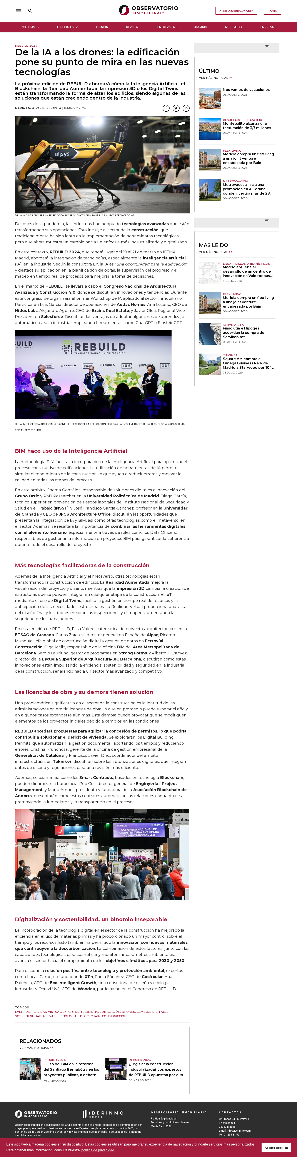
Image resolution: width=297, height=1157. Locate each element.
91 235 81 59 (231, 1134)
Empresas (267, 27)
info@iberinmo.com (239, 1130)
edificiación (110, 1011)
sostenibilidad (28, 1016)
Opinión (102, 27)
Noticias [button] (28, 27)
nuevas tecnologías (60, 1016)
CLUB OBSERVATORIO (236, 11)
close (76, 11)
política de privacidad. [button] (98, 1150)
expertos (71, 1011)
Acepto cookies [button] (276, 1147)
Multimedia (233, 27)
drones (128, 1011)
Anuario (200, 27)
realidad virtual (46, 1011)
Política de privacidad (164, 1118)
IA (96, 1011)
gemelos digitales (153, 1011)
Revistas (132, 27)
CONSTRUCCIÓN (114, 1016)
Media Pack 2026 (161, 1126)
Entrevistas (166, 27)
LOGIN (272, 11)
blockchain (90, 1016)
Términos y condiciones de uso (170, 1122)
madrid (87, 1011)
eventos (22, 1011)
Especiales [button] (65, 27)
